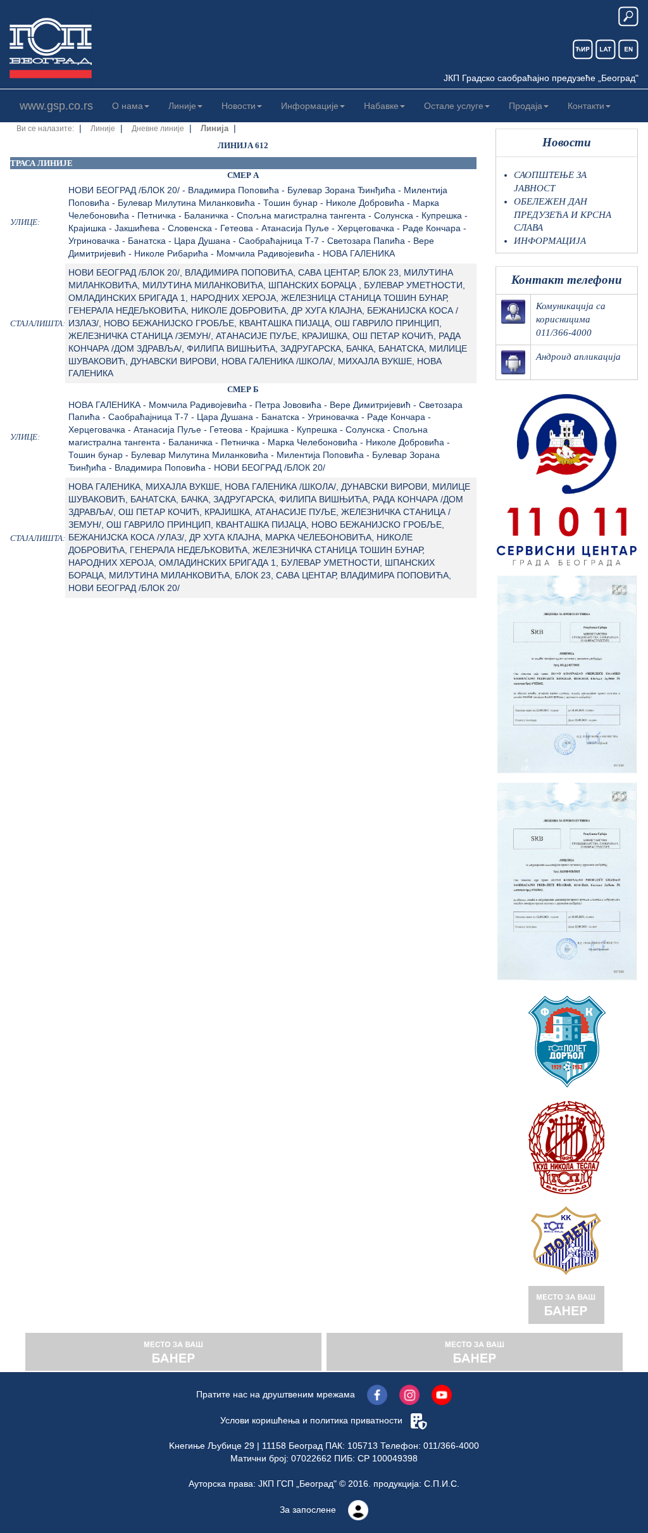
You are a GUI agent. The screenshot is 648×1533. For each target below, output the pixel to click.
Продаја (525, 106)
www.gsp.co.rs (56, 105)
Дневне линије (158, 128)
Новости (238, 106)
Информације (310, 106)
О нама (127, 106)
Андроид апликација (578, 357)
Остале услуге (453, 106)
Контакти (586, 106)
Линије (182, 106)
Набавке (381, 106)
